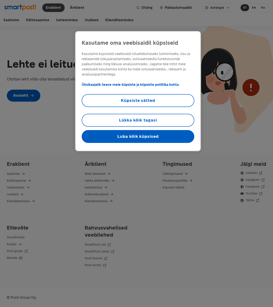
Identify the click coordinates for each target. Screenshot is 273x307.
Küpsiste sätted (138, 100)
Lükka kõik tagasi (138, 120)
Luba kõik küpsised (138, 136)
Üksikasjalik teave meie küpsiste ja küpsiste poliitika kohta (130, 85)
